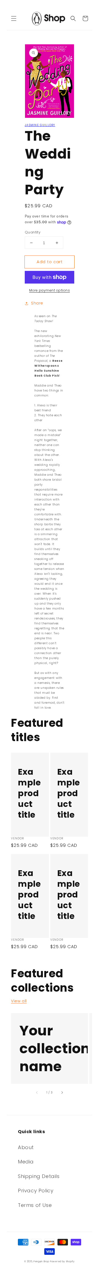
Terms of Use (35, 1205)
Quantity (32, 232)
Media (26, 1161)
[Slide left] (37, 1093)
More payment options (49, 290)
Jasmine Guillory (40, 125)
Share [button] (37, 303)
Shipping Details (39, 1176)
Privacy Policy (35, 1190)
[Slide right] (62, 1093)
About (26, 1147)
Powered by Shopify (62, 1261)
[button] (14, 18)
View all (19, 1001)
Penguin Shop (41, 1261)
